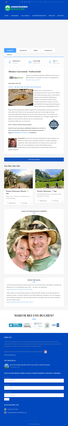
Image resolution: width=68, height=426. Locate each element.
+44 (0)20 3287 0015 (12, 409)
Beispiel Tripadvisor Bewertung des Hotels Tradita (20, 289)
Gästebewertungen (39, 15)
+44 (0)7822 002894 (38, 2)
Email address (7, 392)
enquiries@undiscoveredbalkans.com (55, 2)
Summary (10, 50)
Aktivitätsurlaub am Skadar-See (20, 132)
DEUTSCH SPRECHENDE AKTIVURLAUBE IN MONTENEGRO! (30, 365)
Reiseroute (23, 50)
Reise (6, 15)
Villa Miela (25, 15)
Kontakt (60, 15)
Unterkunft (48, 50)
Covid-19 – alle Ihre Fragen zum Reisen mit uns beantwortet (24, 87)
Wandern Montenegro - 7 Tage (47, 191)
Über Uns (52, 15)
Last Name (7, 385)
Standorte (15, 15)
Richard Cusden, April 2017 (33, 80)
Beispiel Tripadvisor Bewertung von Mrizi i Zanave (20, 302)
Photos (9, 54)
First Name (7, 377)
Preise (36, 50)
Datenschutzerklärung (10, 355)
